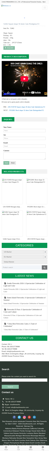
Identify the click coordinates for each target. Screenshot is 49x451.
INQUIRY (9, 48)
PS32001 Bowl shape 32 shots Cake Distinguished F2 (26, 110)
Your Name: (7, 127)
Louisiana (29, 433)
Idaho (39, 431)
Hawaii (33, 431)
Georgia (28, 431)
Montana (5, 438)
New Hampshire (28, 438)
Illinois (43, 431)
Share (6, 449)
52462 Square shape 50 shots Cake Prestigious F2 (19, 239)
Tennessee (12, 445)
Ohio (37, 440)
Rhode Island (24, 443)
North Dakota (30, 440)
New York (11, 440)
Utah (23, 445)
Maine (36, 433)
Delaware (15, 431)
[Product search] (44, 267)
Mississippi (34, 436)
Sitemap (27, 426)
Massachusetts (9, 436)
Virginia (34, 445)
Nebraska (12, 438)
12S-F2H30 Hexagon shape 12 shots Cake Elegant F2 (20, 207)
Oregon (6, 443)
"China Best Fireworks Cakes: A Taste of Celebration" (20, 325)
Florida (22, 431)
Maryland (42, 433)
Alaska (14, 428)
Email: (5, 143)
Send (6, 163)
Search (10, 387)
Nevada (19, 438)
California (33, 428)
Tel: (4, 135)
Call (18, 449)
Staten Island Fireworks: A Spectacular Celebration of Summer (24, 299)
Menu (30, 449)
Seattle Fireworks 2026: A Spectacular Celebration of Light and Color (24, 284)
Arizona (19, 428)
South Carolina (35, 443)
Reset (13, 163)
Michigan (19, 436)
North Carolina (20, 440)
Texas (19, 445)
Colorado (40, 428)
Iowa (11, 433)
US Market (8, 252)
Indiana (6, 433)
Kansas (16, 433)
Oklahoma (43, 440)
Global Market (9, 262)
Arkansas (26, 428)
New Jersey (39, 438)
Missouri (42, 436)
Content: (6, 151)
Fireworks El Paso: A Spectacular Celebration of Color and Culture (23, 311)
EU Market (8, 257)
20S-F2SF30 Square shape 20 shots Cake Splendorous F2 (26, 107)
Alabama (8, 428)
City (31, 426)
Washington (42, 445)
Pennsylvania (14, 443)
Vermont (28, 445)
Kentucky (22, 433)
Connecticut (7, 431)
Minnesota (26, 436)
